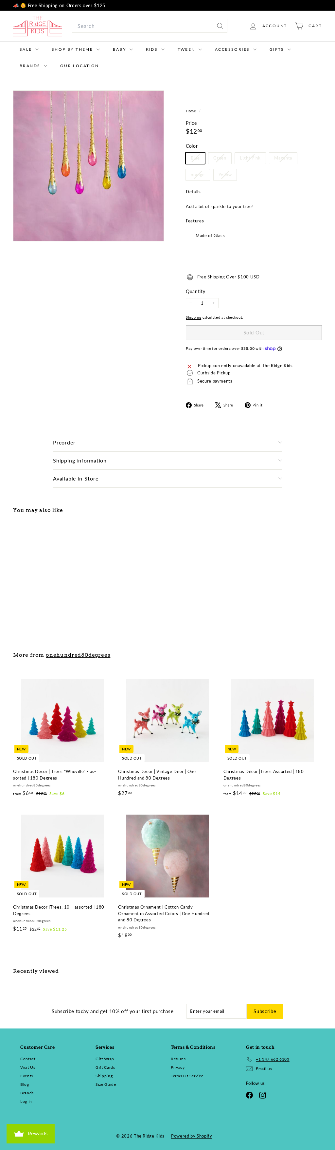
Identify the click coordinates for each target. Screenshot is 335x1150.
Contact (28, 1058)
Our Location (79, 65)
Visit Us (27, 1067)
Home (191, 111)
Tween (187, 49)
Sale (27, 49)
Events (26, 1075)
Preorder (64, 442)
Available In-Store (75, 478)
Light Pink (253, 159)
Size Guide (106, 1084)
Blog (24, 1084)
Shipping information (80, 460)
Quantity (195, 291)
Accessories (233, 49)
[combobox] (149, 26)
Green (222, 159)
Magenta (285, 159)
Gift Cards (105, 1067)
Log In (26, 1101)
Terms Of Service (187, 1075)
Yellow (228, 176)
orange (200, 176)
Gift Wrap (105, 1058)
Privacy (178, 1067)
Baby (120, 49)
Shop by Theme (73, 49)
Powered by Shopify (191, 1136)
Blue (198, 159)
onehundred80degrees (78, 655)
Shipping (193, 317)
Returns (178, 1058)
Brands (31, 65)
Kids (153, 49)
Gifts (278, 49)
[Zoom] (88, 166)
